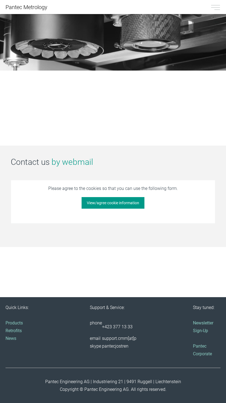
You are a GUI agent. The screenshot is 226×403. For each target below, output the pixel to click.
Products (14, 323)
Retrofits (14, 330)
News (11, 338)
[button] (35, 105)
